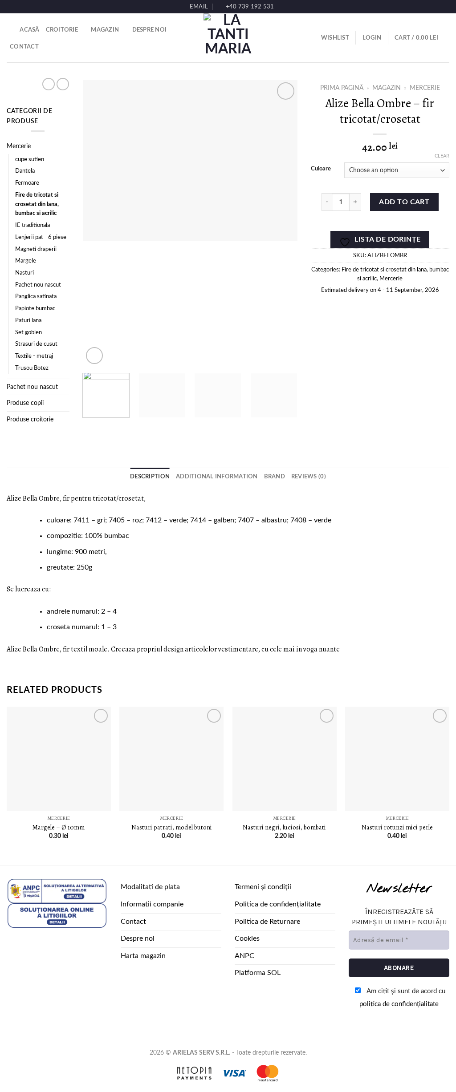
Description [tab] (150, 476)
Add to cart (404, 202)
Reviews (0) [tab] (308, 476)
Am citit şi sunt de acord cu (402, 997)
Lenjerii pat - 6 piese (40, 237)
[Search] (10, 29)
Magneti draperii (36, 249)
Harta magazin (143, 955)
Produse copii (25, 403)
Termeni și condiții (263, 886)
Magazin (105, 29)
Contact (24, 46)
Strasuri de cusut (36, 344)
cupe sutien (29, 159)
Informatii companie (152, 904)
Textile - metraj (34, 356)
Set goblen (28, 333)
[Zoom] (94, 355)
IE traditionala (32, 225)
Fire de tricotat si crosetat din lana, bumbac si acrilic (37, 204)
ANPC (244, 955)
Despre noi (149, 29)
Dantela (25, 171)
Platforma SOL (258, 972)
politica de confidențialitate (399, 1004)
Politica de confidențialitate (278, 904)
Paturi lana (28, 321)
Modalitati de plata (150, 886)
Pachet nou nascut (38, 285)
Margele (25, 261)
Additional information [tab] (217, 476)
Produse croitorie (30, 419)
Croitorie (62, 29)
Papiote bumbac (35, 308)
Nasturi (24, 273)
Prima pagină (341, 88)
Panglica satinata (36, 296)
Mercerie (19, 146)
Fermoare (27, 183)
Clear (442, 156)
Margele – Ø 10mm (59, 827)
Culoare (321, 169)
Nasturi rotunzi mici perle (397, 827)
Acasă (29, 29)
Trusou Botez (32, 368)
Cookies (247, 938)
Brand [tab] (274, 476)
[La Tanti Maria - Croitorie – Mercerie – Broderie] (228, 37)
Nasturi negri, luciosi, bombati (284, 827)
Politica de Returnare (267, 921)
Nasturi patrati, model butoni (171, 827)
